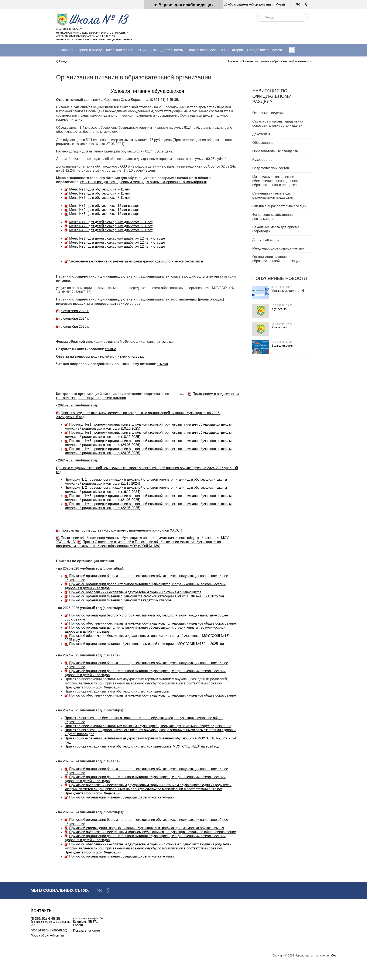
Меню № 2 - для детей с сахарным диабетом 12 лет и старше (117, 242)
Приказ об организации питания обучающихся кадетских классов (120, 600)
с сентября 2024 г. (75, 318)
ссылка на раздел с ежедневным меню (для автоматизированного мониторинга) (143, 182)
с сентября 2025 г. (75, 326)
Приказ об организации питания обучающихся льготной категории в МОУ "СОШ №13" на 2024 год (142, 746)
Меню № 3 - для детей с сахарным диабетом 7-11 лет (110, 230)
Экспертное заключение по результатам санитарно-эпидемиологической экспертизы (136, 261)
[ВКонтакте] (298, 4)
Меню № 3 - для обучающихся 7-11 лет (99, 197)
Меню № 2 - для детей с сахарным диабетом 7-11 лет (110, 226)
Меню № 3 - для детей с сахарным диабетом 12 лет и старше (117, 246)
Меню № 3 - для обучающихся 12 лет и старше (106, 214)
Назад (63, 61)
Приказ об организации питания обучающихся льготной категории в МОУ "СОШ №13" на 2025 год (146, 596)
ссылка (167, 341)
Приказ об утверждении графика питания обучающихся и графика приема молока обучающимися (146, 828)
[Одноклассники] (306, 4)
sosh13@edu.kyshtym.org (49, 930)
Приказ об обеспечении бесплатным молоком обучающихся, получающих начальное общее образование (152, 623)
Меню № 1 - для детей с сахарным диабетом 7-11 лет (110, 222)
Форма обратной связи (47, 935)
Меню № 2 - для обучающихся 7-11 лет (99, 193)
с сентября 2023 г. (75, 311)
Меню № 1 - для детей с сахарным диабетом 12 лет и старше (117, 238)
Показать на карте (86, 930)
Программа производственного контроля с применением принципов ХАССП (121, 530)
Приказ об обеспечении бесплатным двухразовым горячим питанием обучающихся (135, 592)
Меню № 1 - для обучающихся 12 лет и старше (106, 205)
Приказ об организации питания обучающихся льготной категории (121, 797)
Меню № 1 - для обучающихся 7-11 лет (99, 189)
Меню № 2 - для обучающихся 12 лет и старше (106, 210)
